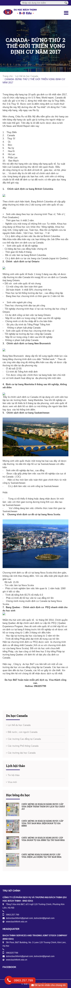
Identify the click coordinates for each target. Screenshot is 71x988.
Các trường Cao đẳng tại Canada (24, 739)
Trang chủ (8, 76)
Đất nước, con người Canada (22, 732)
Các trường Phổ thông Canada (23, 746)
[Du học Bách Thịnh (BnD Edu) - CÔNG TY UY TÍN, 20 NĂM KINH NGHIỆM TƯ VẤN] (24, 12)
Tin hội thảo (13, 775)
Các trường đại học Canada (22, 753)
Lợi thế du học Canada (26, 76)
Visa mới (12, 782)
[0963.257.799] (9, 981)
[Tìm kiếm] (66, 2)
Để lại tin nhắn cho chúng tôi (49, 985)
